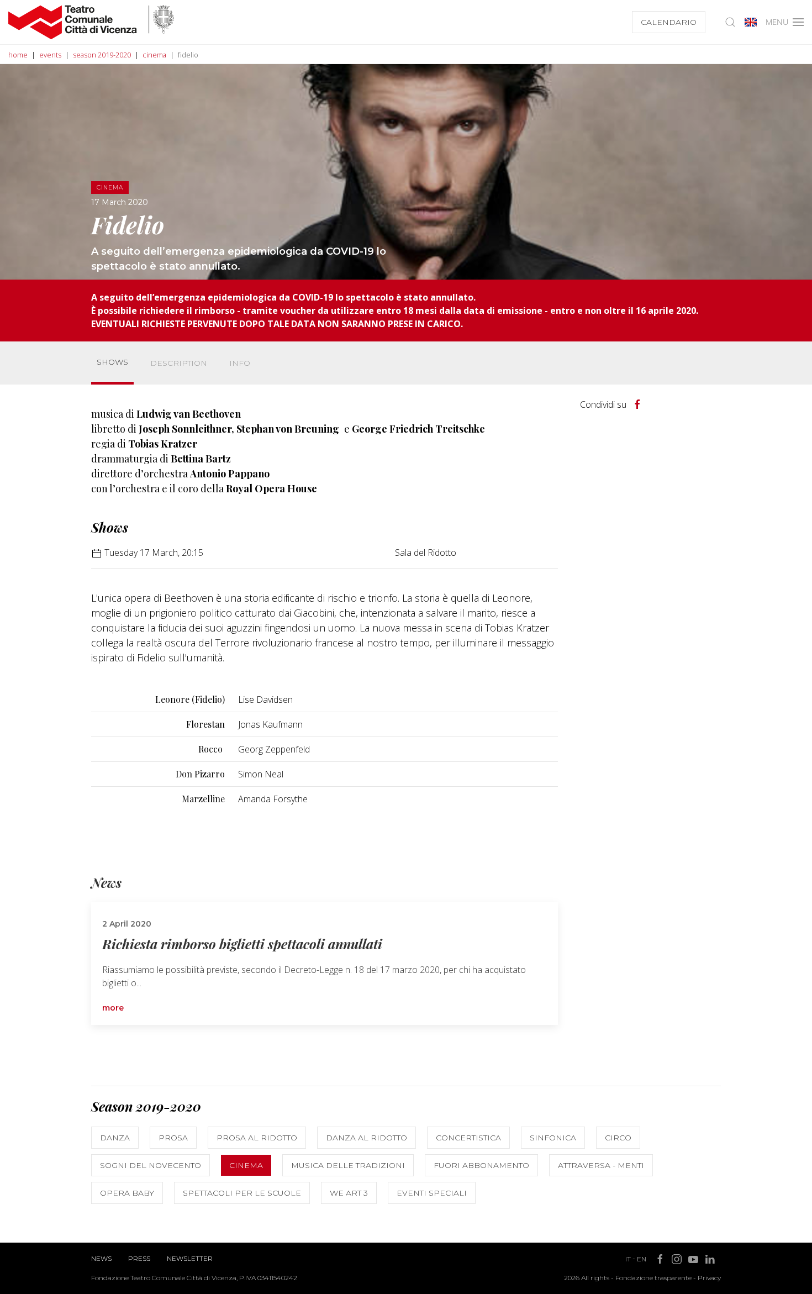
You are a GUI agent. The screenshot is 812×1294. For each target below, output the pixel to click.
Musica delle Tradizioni (348, 1165)
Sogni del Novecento (150, 1165)
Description (178, 363)
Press (139, 1258)
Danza (115, 1138)
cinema (154, 55)
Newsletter (190, 1258)
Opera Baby (127, 1193)
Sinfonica (553, 1138)
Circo (618, 1138)
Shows (112, 362)
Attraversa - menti (601, 1165)
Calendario (669, 22)
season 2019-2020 (102, 55)
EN (641, 1259)
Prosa (173, 1138)
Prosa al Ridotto (257, 1138)
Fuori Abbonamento (481, 1165)
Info (239, 363)
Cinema (246, 1165)
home (18, 55)
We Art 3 (349, 1193)
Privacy (709, 1278)
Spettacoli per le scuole (242, 1193)
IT (628, 1259)
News (101, 1258)
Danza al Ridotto (366, 1138)
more (113, 1008)
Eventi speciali (432, 1193)
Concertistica (468, 1138)
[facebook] (637, 404)
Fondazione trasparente (653, 1278)
